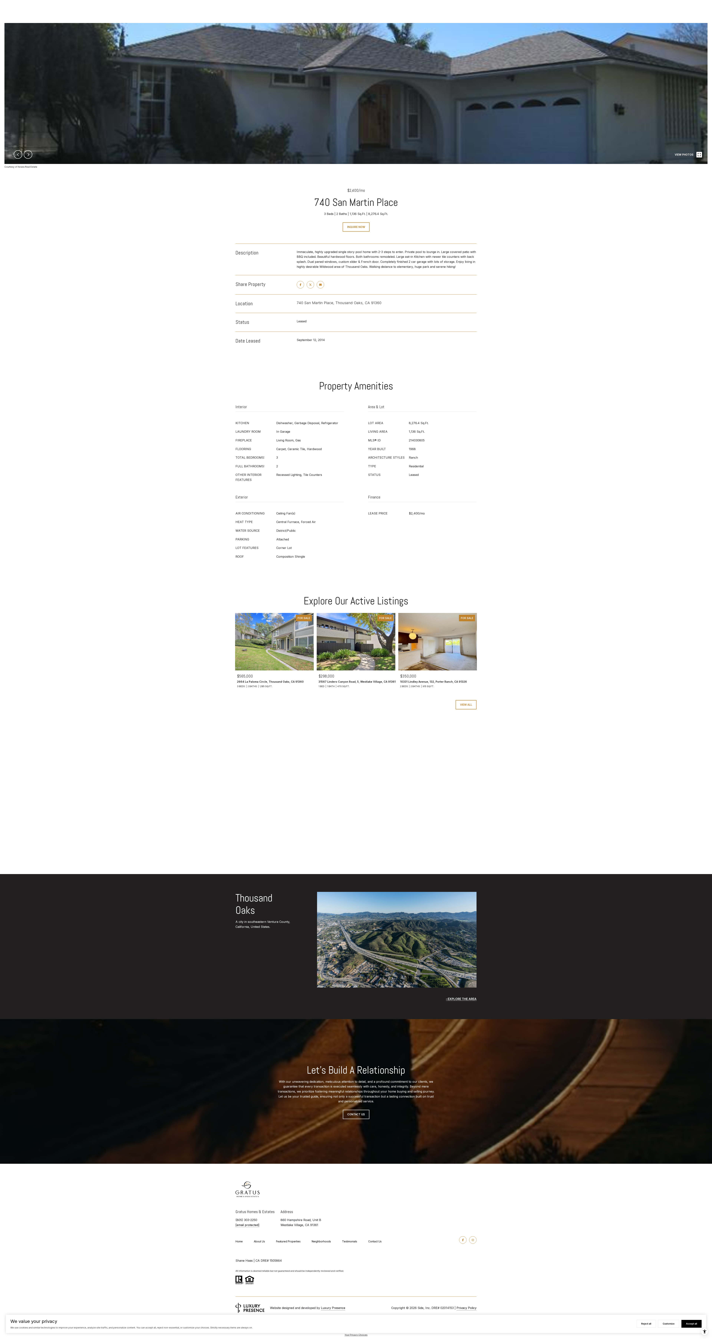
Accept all (691, 1323)
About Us (259, 1241)
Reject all (646, 1323)
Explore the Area (462, 999)
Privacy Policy (466, 1308)
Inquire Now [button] (356, 226)
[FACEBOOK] (463, 1240)
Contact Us (375, 1241)
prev (18, 154)
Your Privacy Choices (356, 1334)
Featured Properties (288, 1241)
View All (466, 704)
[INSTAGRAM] (473, 1240)
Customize (669, 1323)
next (28, 154)
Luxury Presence (333, 1308)
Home (239, 1241)
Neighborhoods (321, 1241)
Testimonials (349, 1241)
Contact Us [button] (356, 1114)
